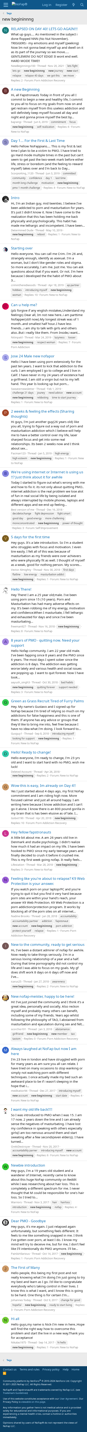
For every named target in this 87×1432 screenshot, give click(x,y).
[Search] (82, 5)
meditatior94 (19, 1091)
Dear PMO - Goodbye (28, 1220)
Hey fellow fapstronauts (31, 832)
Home (75, 1369)
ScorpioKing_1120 (22, 173)
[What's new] (73, 5)
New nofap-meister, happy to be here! (42, 996)
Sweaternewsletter (22, 389)
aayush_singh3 (20, 682)
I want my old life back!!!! (31, 1109)
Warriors (16, 1202)
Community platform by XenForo (36, 1380)
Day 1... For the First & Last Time (38, 140)
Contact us (9, 1369)
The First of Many (25, 1267)
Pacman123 (18, 453)
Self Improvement (46, 528)
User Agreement (69, 1398)
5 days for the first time (30, 536)
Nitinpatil (17, 337)
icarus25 (16, 981)
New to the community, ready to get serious (47, 944)
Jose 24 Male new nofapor (32, 356)
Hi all (15, 1318)
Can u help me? (24, 304)
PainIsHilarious (20, 1254)
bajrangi (16, 122)
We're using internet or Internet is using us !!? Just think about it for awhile (47, 474)
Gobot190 (17, 818)
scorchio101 (18, 1029)
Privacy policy (51, 1369)
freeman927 (18, 626)
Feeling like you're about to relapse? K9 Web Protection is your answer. (48, 881)
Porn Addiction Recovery (49, 80)
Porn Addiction (20, 347)
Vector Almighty (21, 570)
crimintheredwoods (23, 285)
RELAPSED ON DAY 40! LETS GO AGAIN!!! (44, 28)
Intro (15, 197)
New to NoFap (20, 131)
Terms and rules (29, 1369)
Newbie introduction (28, 1165)
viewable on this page (33, 1401)
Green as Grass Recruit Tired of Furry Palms (47, 701)
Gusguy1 (16, 733)
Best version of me (22, 509)
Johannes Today (21, 1300)
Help (66, 1369)
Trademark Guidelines (15, 1392)
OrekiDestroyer (20, 1146)
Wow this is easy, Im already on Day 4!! (43, 785)
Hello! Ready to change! (31, 752)
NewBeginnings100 (23, 66)
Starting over (22, 248)
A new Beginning (25, 89)
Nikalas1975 (18, 1342)
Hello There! (21, 589)
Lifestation (17, 865)
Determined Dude (22, 230)
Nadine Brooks (20, 916)
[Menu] (6, 5)
